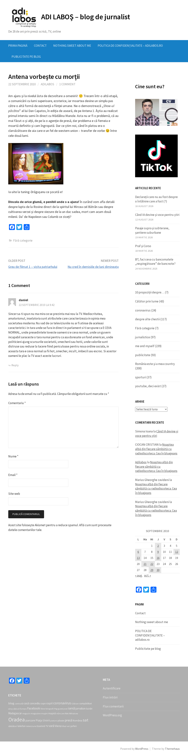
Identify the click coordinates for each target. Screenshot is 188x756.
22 (151, 564)
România (77, 720)
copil (49, 703)
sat (85, 720)
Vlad (64, 726)
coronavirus (143, 310)
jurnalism (80, 708)
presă (68, 720)
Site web (14, 494)
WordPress (141, 748)
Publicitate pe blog (26, 57)
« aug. (138, 575)
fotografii (50, 708)
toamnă (41, 726)
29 (151, 570)
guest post (63, 708)
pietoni (53, 720)
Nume (13, 456)
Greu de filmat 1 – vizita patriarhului (32, 267)
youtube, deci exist (148, 386)
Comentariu (17, 403)
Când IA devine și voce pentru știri (157, 215)
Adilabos (47, 84)
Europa (23, 708)
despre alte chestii (147, 319)
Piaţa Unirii (43, 720)
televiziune (31, 726)
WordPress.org (112, 715)
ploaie (61, 720)
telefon (21, 726)
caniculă (19, 703)
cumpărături (85, 703)
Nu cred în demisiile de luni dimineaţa (93, 267)
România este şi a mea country (155, 364)
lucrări (89, 708)
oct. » (147, 575)
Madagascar (15, 713)
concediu (35, 703)
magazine (36, 713)
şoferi (73, 726)
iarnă (71, 708)
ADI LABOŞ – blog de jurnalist (85, 16)
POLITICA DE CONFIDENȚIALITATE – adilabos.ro (130, 46)
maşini (44, 713)
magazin (26, 713)
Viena (58, 726)
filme (43, 708)
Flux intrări (110, 697)
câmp (10, 709)
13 (138, 558)
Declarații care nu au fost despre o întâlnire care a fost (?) (156, 199)
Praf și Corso (143, 246)
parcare (30, 720)
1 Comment (67, 84)
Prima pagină (17, 46)
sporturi (140, 377)
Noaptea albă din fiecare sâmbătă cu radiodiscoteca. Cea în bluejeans (156, 449)
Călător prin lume (146, 301)
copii (43, 703)
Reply (15, 365)
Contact (40, 46)
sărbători (12, 726)
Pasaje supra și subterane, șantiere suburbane (152, 230)
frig (55, 708)
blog (11, 703)
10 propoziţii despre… (149, 292)
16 (158, 558)
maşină (52, 713)
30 (158, 570)
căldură (16, 709)
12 (176, 552)
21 (145, 564)
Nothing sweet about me (72, 46)
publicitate (142, 355)
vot (68, 726)
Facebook (33, 708)
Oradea (16, 719)
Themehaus (172, 748)
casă (26, 703)
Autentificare (111, 688)
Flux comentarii (113, 706)
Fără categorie (144, 328)
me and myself (144, 346)
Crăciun (75, 703)
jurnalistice (142, 337)
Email (12, 475)
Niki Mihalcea (71, 713)
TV (47, 726)
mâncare (60, 713)
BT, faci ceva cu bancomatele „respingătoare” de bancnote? (155, 261)
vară (51, 726)
